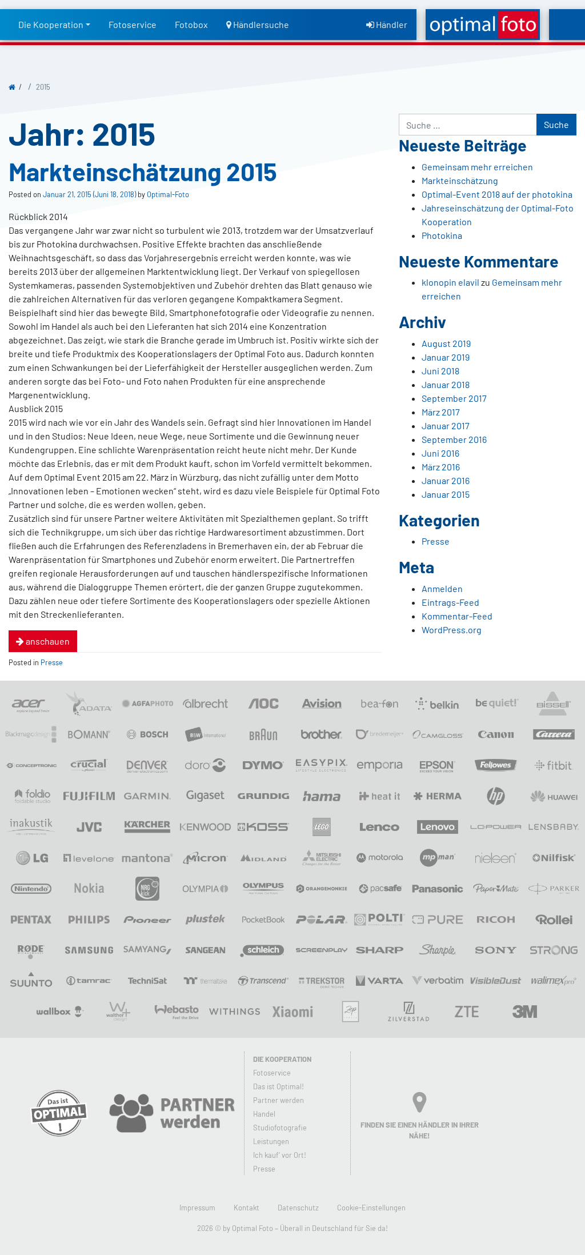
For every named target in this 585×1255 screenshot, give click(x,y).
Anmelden (442, 588)
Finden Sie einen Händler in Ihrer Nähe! (419, 1130)
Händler (390, 24)
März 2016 (441, 466)
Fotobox (191, 24)
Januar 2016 (446, 480)
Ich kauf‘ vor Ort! (279, 1155)
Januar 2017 (446, 425)
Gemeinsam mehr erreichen (477, 166)
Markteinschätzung (460, 180)
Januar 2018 (446, 384)
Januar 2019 (446, 356)
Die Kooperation (50, 24)
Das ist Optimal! (278, 1086)
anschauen (47, 641)
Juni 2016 (440, 452)
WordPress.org (452, 629)
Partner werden (278, 1100)
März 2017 (441, 411)
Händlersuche (260, 24)
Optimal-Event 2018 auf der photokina (497, 194)
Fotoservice (133, 24)
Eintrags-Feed (450, 602)
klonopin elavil (450, 282)
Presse (52, 662)
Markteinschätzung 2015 (143, 171)
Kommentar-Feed (457, 615)
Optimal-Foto (167, 194)
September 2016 (454, 439)
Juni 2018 (440, 370)
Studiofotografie (280, 1127)
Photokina (442, 235)
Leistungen (271, 1141)
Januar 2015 (446, 494)
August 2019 (446, 343)
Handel (264, 1113)
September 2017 (454, 398)
